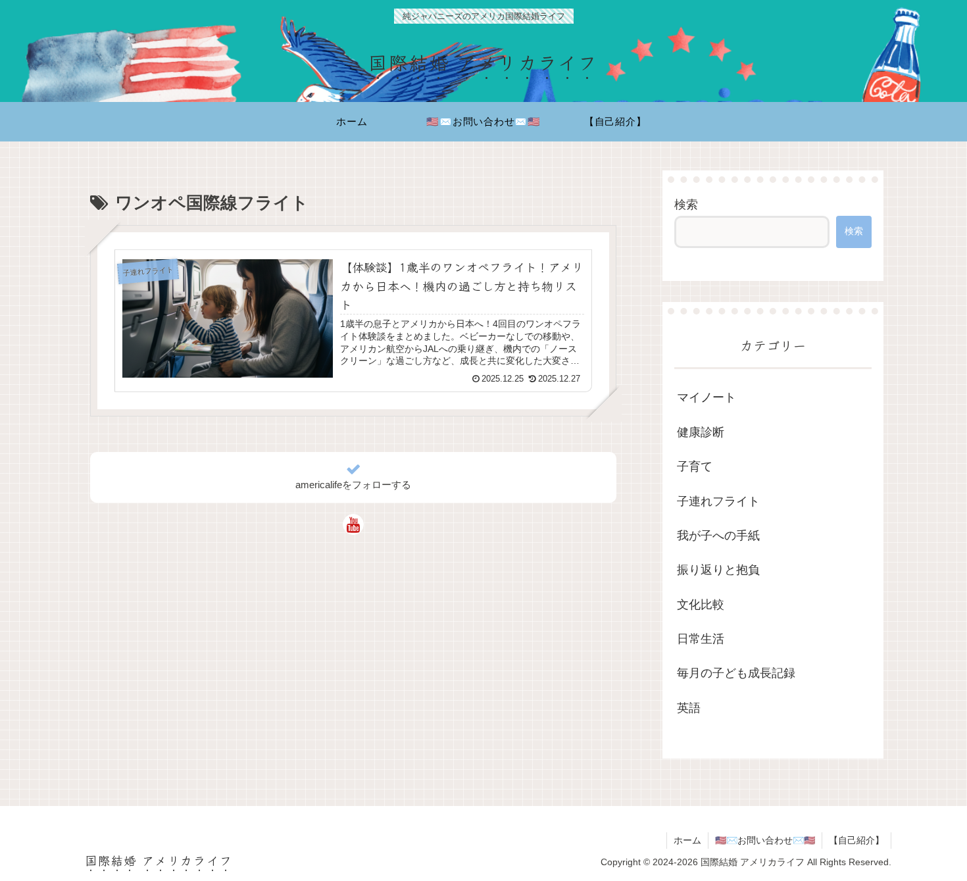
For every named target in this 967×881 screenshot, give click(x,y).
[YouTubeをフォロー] (353, 524)
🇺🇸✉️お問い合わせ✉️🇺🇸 (765, 840)
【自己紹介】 (856, 840)
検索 (686, 204)
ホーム (687, 840)
